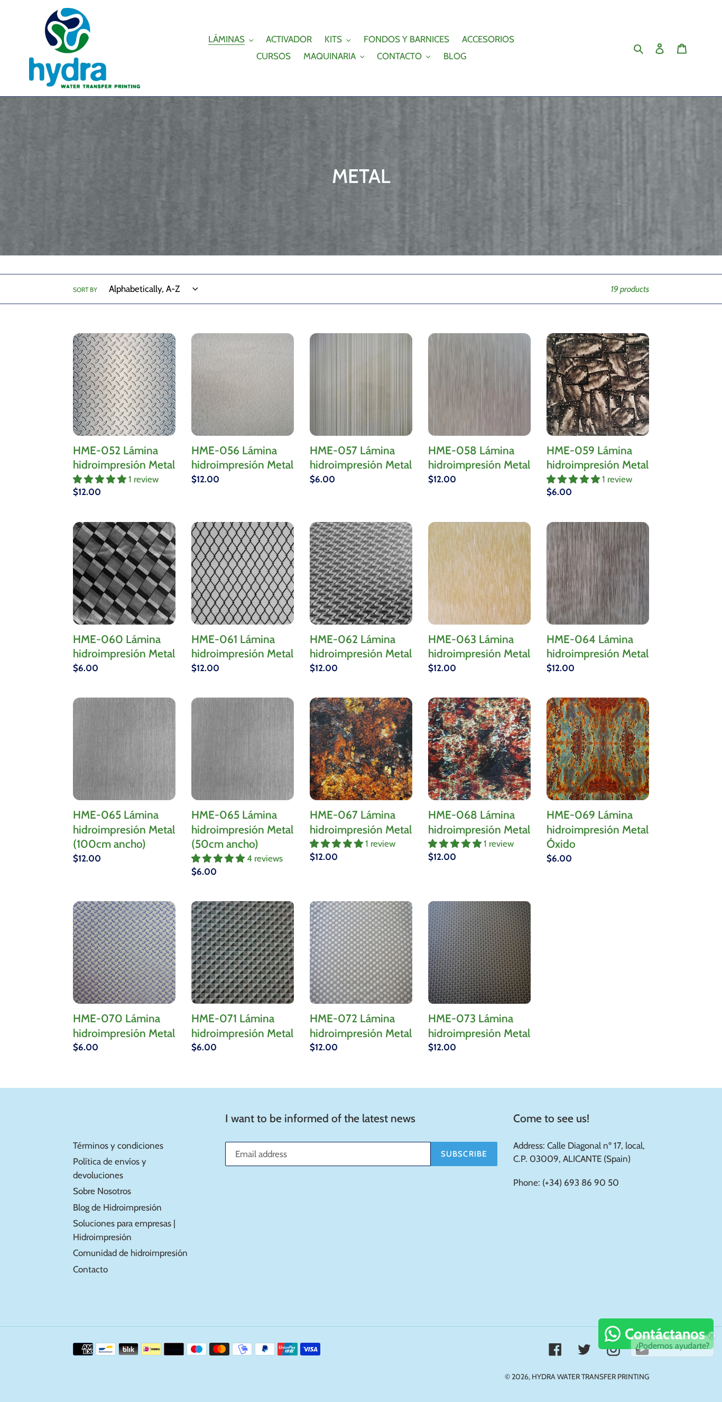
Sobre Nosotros (102, 1191)
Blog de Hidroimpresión (117, 1207)
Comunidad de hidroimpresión (130, 1253)
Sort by (85, 290)
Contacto (90, 1269)
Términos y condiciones (118, 1145)
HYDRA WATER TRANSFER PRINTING (590, 1376)
